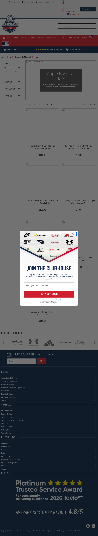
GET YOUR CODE (49, 294)
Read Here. (56, 301)
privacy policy (58, 299)
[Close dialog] (73, 234)
